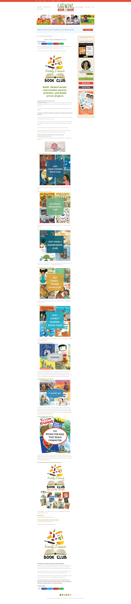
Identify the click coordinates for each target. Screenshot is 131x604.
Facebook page (52, 130)
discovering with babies (43, 24)
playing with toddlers (58, 24)
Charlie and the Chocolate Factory (43, 524)
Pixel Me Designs (76, 598)
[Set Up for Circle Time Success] (86, 103)
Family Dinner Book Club (47, 46)
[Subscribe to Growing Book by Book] (86, 50)
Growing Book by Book (65, 7)
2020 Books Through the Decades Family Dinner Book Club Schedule (56, 376)
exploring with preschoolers (72, 24)
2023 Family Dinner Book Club (57, 264)
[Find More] (86, 79)
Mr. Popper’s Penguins (41, 521)
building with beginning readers (87, 24)
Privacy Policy (81, 598)
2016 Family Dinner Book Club (47, 517)
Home (37, 36)
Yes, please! (88, 29)
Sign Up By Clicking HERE (57, 583)
